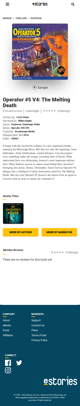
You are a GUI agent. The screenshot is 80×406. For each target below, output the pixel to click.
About (6, 320)
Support (36, 320)
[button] (7, 4)
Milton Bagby (25, 121)
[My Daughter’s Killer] (13, 213)
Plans (34, 330)
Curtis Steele (22, 117)
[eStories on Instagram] (8, 368)
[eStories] (40, 4)
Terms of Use (38, 335)
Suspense (16, 124)
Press (6, 330)
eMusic (7, 325)
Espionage (28, 124)
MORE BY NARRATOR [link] (59, 232)
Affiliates (8, 335)
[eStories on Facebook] (8, 360)
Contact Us (37, 325)
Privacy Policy (39, 340)
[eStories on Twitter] (19, 360)
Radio (37, 124)
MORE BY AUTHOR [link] (20, 232)
